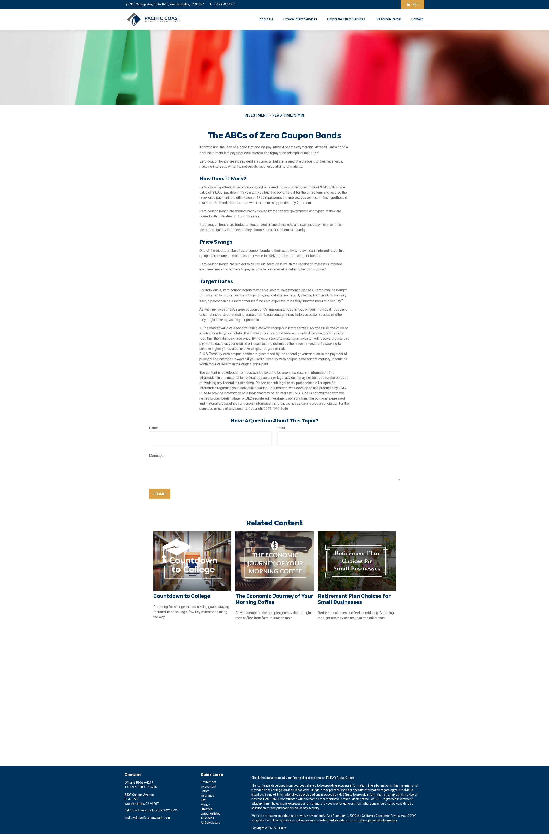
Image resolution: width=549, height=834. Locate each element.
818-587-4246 (147, 787)
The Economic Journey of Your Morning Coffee (274, 599)
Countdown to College (181, 596)
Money (205, 804)
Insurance (207, 795)
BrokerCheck (345, 777)
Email (281, 428)
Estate (205, 791)
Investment (208, 786)
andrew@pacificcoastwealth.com (147, 817)
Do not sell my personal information (373, 820)
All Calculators (210, 822)
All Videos (207, 818)
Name (153, 428)
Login (415, 4)
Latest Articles (210, 813)
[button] (266, 19)
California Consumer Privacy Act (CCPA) (389, 815)
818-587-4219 (143, 782)
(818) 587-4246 (224, 4)
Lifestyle (206, 809)
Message (156, 456)
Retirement (208, 782)
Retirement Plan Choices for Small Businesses (354, 599)
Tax (203, 800)
